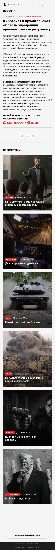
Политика (10, 432)
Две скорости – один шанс (22, 263)
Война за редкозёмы (18, 498)
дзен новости (16, 123)
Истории (9, 197)
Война (8, 374)
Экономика (11, 259)
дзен (34, 123)
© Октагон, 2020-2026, (27, 543)
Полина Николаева (32, 17)
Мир (7, 318)
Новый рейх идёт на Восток (22, 322)
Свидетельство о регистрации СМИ (28, 547)
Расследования (12, 494)
